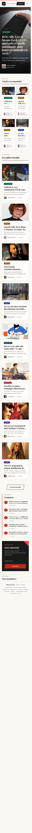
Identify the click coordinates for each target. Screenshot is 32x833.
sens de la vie (5, 589)
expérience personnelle (21, 591)
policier (18, 584)
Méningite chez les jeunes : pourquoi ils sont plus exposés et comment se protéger (18, 525)
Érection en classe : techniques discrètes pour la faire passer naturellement (18, 510)
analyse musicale (18, 587)
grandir (24, 587)
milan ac (13, 591)
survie (19, 593)
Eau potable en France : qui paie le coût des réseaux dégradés (18, 533)
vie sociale (20, 589)
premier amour (9, 587)
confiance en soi (13, 589)
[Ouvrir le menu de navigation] (7, 3)
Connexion (13, 3)
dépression (10, 585)
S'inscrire (20, 3)
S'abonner (15, 566)
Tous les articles (15, 487)
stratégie (26, 589)
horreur (23, 584)
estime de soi (7, 591)
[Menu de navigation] (27, 3)
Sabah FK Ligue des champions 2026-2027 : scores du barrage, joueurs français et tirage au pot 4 (18, 502)
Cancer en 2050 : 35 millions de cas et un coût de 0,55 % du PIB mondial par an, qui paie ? (18, 517)
